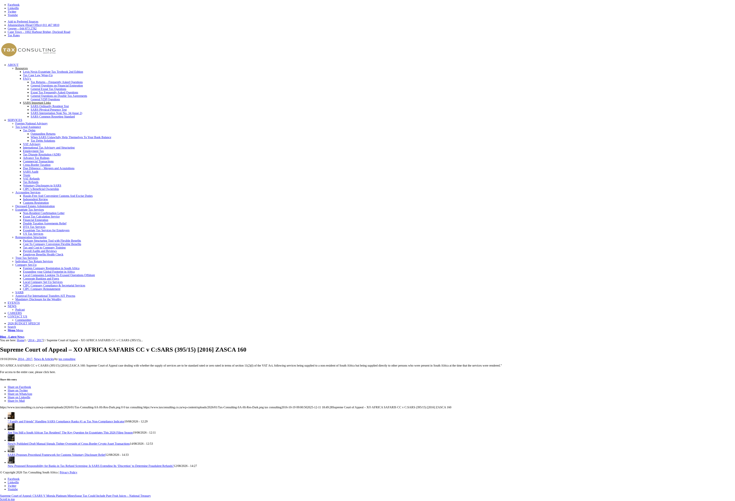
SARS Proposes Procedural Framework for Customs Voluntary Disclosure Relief (56, 454)
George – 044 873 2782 (22, 28)
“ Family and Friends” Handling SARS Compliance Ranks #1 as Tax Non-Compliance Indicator (66, 421)
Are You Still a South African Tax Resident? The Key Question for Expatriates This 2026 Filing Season (70, 432)
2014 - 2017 (25, 359)
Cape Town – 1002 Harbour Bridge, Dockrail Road (39, 32)
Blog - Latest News (12, 336)
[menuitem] (371, 21)
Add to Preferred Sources (23, 21)
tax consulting (67, 359)
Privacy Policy (68, 472)
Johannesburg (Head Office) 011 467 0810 (33, 25)
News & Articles (44, 359)
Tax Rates (14, 35)
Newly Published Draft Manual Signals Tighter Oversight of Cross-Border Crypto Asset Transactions (69, 443)
